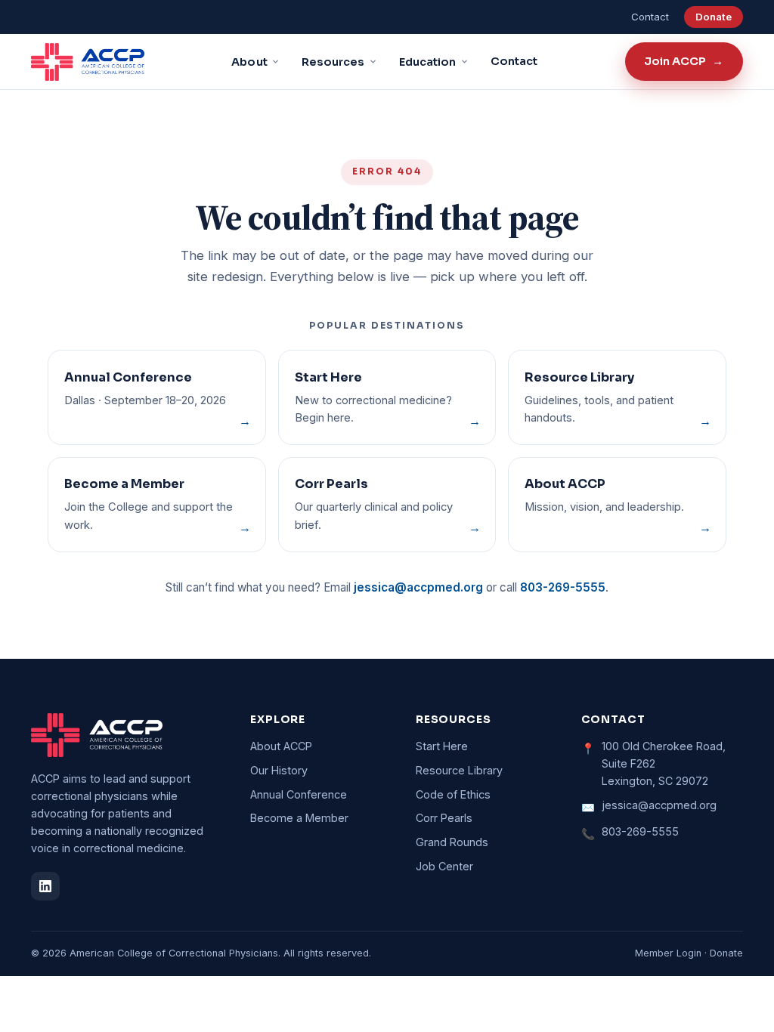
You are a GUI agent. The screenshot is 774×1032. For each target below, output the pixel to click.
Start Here (442, 746)
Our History (279, 770)
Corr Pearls (444, 817)
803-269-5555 (562, 587)
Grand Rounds (452, 842)
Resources (333, 62)
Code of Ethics (453, 794)
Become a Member (299, 817)
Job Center (444, 866)
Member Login (668, 953)
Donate (713, 17)
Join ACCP (683, 61)
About (249, 62)
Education (428, 62)
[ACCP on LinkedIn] (45, 886)
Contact (650, 17)
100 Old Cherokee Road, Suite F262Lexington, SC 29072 (664, 763)
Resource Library (459, 770)
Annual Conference (298, 794)
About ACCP (281, 746)
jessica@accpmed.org (418, 587)
